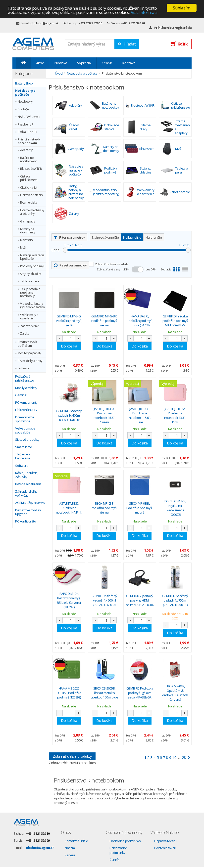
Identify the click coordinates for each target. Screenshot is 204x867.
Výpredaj (84, 62)
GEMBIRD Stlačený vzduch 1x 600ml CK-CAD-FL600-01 (104, 600)
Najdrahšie (154, 237)
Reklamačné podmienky (118, 850)
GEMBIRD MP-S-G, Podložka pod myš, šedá (69, 320)
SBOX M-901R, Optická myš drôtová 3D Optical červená (175, 693)
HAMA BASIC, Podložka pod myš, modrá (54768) (140, 320)
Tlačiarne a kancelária (23, 456)
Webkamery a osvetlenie (29, 316)
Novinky (60, 62)
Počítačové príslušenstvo (24, 378)
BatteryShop (24, 84)
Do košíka (69, 346)
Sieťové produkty (27, 440)
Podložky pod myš (32, 266)
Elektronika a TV (26, 410)
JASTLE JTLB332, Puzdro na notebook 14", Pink (69, 508)
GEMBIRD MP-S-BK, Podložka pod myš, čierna (104, 320)
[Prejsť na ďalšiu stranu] (189, 757)
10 (174, 757)
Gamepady (27, 221)
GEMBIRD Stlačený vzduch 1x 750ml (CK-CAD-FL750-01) (175, 600)
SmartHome (23, 447)
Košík (183, 44)
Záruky (24, 333)
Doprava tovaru (165, 841)
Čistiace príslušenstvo (29, 178)
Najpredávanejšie (105, 237)
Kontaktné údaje (76, 841)
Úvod (58, 73)
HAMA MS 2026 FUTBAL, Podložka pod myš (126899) (69, 692)
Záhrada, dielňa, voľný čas (26, 493)
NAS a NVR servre (29, 117)
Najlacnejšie (132, 237)
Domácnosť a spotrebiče (24, 419)
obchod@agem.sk (44, 23)
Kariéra (70, 855)
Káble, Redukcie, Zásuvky (26, 475)
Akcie (40, 62)
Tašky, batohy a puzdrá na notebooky (30, 292)
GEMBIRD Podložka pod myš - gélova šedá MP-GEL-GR (139, 692)
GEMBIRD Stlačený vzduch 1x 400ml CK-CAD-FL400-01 (69, 415)
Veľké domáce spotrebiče (25, 430)
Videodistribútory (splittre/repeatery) (32, 305)
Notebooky (25, 101)
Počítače (23, 109)
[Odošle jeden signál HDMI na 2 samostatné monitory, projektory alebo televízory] (139, 577)
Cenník (107, 62)
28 (184, 757)
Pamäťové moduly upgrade (28, 512)
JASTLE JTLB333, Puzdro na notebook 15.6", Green (104, 415)
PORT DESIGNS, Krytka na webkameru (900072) (175, 508)
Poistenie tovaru (165, 848)
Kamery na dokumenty (27, 230)
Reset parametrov (73, 265)
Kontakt (128, 62)
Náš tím (70, 848)
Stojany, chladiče (31, 274)
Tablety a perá (29, 281)
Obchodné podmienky (125, 841)
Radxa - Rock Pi (27, 132)
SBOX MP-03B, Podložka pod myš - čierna (104, 508)
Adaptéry (26, 150)
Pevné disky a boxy (30, 361)
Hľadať (130, 44)
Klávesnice (27, 240)
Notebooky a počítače (25, 92)
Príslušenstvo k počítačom (27, 343)
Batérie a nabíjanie (28, 484)
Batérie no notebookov (28, 159)
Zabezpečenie (29, 326)
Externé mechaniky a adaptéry (32, 212)
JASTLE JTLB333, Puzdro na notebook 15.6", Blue (140, 415)
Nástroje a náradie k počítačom (32, 257)
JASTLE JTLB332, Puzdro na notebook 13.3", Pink (175, 415)
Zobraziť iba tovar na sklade (111, 264)
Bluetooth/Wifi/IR (31, 169)
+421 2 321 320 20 (133, 23)
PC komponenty (26, 403)
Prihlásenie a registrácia (173, 27)
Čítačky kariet (28, 187)
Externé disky (28, 202)
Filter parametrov (72, 237)
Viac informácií (145, 12)
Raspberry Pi (26, 124)
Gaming (20, 395)
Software (23, 368)
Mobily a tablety (26, 388)
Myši (23, 247)
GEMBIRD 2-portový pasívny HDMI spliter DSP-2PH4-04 (139, 600)
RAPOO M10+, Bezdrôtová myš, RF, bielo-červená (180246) (69, 600)
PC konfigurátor (26, 521)
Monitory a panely (29, 353)
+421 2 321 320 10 (90, 23)
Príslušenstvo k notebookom (29, 141)
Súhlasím (181, 8)
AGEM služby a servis (30, 503)
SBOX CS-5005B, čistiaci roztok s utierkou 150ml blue (104, 692)
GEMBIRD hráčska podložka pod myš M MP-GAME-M (175, 320)
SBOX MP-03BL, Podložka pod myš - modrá (139, 508)
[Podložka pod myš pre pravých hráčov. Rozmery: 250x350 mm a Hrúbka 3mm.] (175, 300)
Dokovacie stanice (32, 195)
